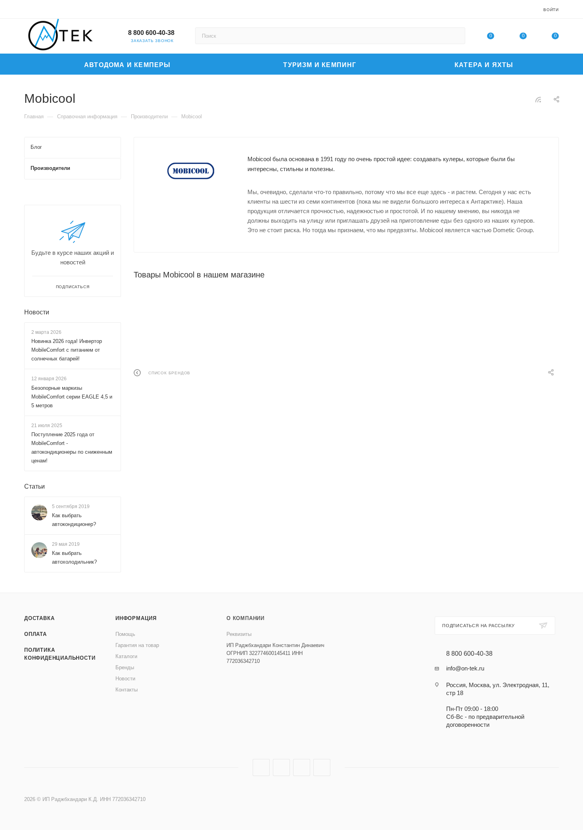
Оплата (35, 634)
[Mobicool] (191, 171)
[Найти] (455, 35)
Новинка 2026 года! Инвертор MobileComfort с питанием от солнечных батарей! (66, 350)
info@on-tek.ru (465, 668)
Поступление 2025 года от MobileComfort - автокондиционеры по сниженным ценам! (71, 447)
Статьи (34, 486)
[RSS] (538, 99)
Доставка (39, 618)
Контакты (126, 690)
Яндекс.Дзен (321, 767)
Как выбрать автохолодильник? (74, 558)
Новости (36, 312)
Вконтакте (261, 767)
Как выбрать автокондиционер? (74, 519)
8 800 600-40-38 (151, 32)
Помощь (125, 634)
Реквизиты (238, 634)
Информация (136, 618)
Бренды (124, 667)
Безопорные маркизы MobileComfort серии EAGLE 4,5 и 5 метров (71, 396)
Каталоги (126, 656)
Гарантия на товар (137, 645)
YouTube (301, 767)
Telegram (281, 767)
